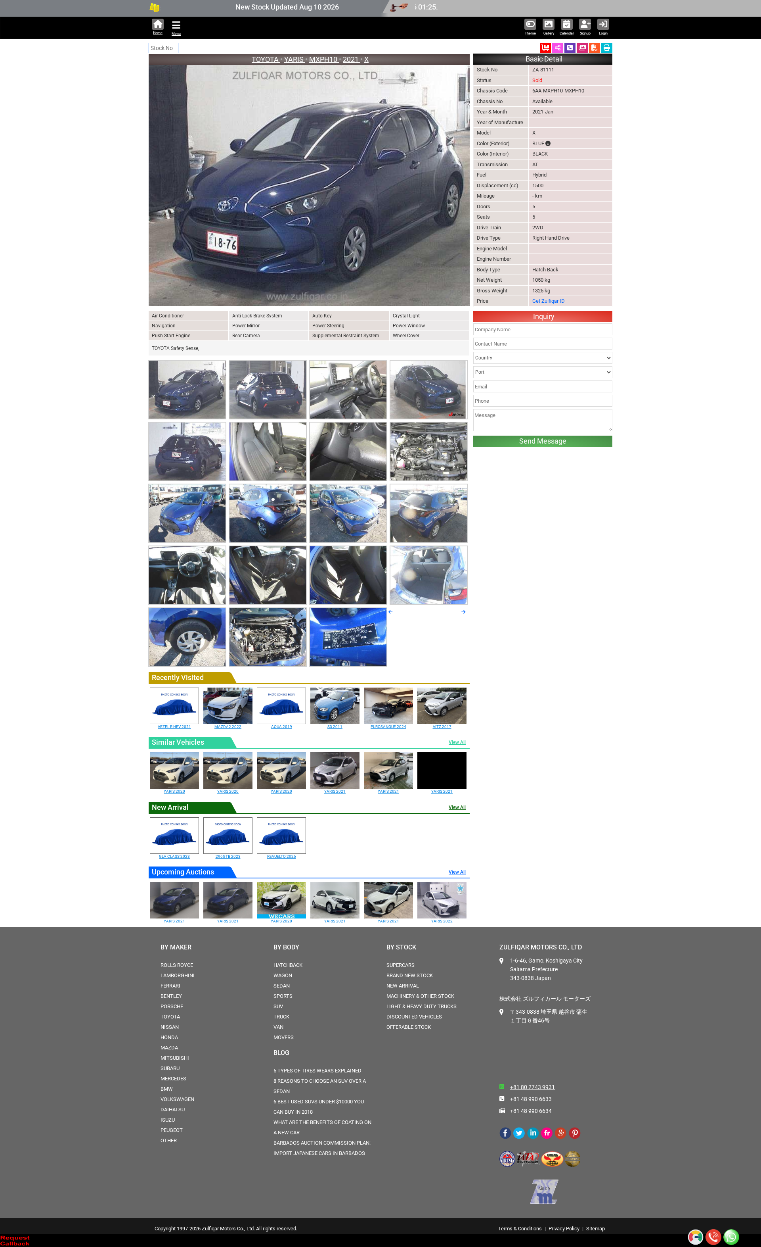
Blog (281, 1053)
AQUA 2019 (281, 726)
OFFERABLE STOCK (408, 1027)
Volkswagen (177, 1099)
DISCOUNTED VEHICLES (414, 1017)
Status (484, 80)
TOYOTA (266, 59)
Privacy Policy (564, 1229)
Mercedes (173, 1079)
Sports (283, 996)
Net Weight (489, 280)
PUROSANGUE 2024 (388, 726)
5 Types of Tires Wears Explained (317, 1071)
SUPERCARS (400, 965)
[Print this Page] (606, 48)
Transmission (492, 164)
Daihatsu (173, 1110)
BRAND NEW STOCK (409, 975)
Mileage (486, 196)
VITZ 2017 (442, 726)
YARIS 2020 (174, 791)
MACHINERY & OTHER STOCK (420, 996)
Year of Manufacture (500, 122)
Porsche (172, 1006)
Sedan (281, 986)
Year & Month (492, 112)
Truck (281, 1017)
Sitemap (595, 1229)
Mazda (169, 1048)
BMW (167, 1089)
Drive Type (489, 238)
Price (482, 301)
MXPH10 (324, 59)
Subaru (170, 1068)
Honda (169, 1037)
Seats (483, 217)
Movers (283, 1037)
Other (169, 1140)
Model (484, 133)
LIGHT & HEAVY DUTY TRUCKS (421, 1006)
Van (278, 1027)
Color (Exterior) (493, 143)
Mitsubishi (175, 1058)
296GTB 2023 (228, 856)
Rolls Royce (177, 965)
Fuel (481, 175)
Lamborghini (178, 975)
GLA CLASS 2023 (174, 856)
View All (457, 742)
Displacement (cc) (497, 185)
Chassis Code (492, 91)
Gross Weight (492, 291)
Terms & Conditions (520, 1229)
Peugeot (172, 1130)
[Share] (557, 48)
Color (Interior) (493, 154)
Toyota (170, 1017)
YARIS (294, 59)
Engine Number (494, 259)
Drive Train (489, 228)
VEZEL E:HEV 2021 (174, 726)
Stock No (487, 70)
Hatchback (287, 965)
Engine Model (492, 249)
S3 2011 (334, 726)
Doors (483, 206)
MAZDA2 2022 (227, 726)
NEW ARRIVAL (402, 986)
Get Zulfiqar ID (548, 301)
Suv (278, 1006)
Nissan (170, 1027)
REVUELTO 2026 (281, 856)
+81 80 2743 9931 (532, 1087)
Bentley (171, 996)
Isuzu (168, 1120)
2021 (351, 59)
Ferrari (170, 986)
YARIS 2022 (442, 921)
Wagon (282, 975)
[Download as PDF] (594, 48)
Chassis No (490, 101)
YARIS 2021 (335, 791)
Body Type (488, 270)
